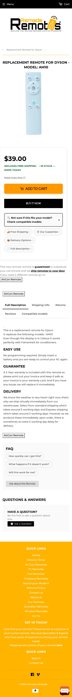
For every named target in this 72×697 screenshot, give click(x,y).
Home (36, 555)
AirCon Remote (11, 279)
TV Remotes (36, 569)
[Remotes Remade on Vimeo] (38, 674)
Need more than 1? (14, 177)
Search (36, 658)
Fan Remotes (36, 573)
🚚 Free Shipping (18, 231)
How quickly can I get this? (25, 456)
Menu (10, 4)
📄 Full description (19, 248)
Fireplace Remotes (36, 578)
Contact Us (36, 663)
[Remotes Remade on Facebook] (32, 674)
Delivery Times (36, 559)
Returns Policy (36, 587)
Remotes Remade (37, 684)
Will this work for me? (22, 472)
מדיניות (36, 616)
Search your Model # (36, 583)
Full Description (15, 305)
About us (36, 597)
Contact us (36, 592)
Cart (66, 4)
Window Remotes (36, 611)
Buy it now (33, 203)
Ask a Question (22, 523)
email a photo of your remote (40, 645)
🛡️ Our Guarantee (48, 231)
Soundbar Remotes (36, 606)
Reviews (10, 313)
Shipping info (41, 305)
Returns (60, 305)
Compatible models (35, 313)
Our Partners (36, 602)
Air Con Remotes (36, 564)
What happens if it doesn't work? (29, 464)
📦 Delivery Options (19, 240)
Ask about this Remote (22, 483)
